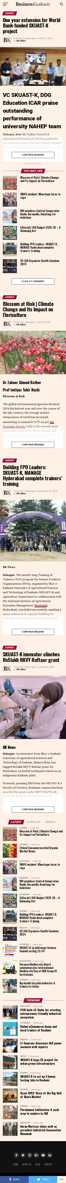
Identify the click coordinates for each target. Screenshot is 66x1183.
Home (15, 1164)
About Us (26, 1164)
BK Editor (21, 41)
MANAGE (41, 605)
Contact (48, 1164)
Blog (38, 1164)
